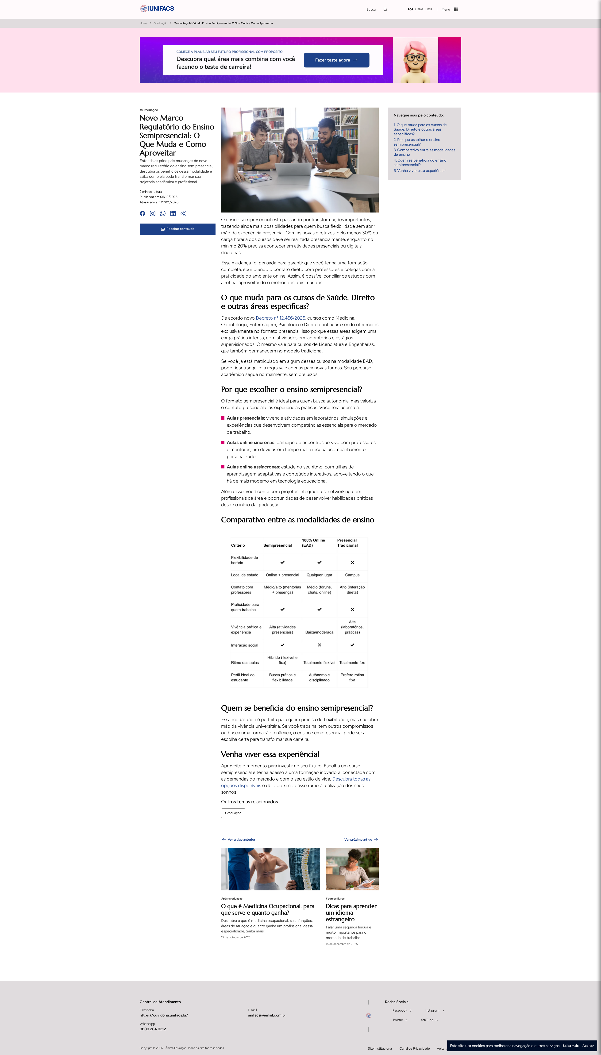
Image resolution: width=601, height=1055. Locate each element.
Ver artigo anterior (241, 840)
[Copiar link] (183, 214)
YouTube (427, 1020)
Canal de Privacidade (415, 1049)
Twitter (398, 1020)
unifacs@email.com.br (267, 1015)
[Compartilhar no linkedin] (173, 214)
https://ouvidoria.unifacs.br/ (164, 1015)
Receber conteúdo (180, 229)
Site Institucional (380, 1049)
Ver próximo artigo (358, 840)
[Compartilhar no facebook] (142, 214)
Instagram (432, 1010)
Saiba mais (571, 1046)
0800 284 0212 (153, 1029)
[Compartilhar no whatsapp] (163, 214)
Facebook (400, 1010)
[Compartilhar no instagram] (152, 214)
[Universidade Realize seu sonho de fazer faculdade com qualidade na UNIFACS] (157, 9)
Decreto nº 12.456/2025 (280, 318)
